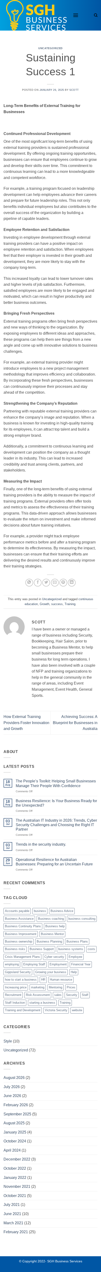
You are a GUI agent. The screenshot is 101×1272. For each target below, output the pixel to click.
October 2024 (15, 1141)
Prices (71, 987)
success (57, 604)
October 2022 (15, 1168)
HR (43, 979)
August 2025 (14, 1123)
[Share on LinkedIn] (72, 582)
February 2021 (16, 1232)
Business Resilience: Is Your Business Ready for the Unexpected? (56, 803)
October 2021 (15, 1196)
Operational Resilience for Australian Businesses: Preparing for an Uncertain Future (54, 862)
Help (74, 972)
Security (71, 995)
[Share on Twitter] (46, 582)
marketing (37, 987)
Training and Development (22, 1010)
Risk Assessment (38, 995)
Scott (74, 89)
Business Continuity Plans (23, 926)
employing (12, 964)
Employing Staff (34, 964)
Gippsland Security (18, 972)
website (77, 1010)
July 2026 (12, 1087)
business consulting (81, 918)
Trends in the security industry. (41, 844)
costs (91, 949)
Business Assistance (19, 918)
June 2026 (12, 1096)
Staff (85, 995)
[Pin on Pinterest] (63, 582)
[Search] (95, 15)
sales (58, 995)
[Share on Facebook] (38, 582)
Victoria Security (56, 1010)
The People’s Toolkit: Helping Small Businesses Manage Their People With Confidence (56, 783)
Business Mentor (52, 934)
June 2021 (12, 1214)
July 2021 (12, 1205)
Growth (44, 604)
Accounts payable (17, 911)
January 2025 (15, 1132)
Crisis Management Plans (22, 957)
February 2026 (16, 1105)
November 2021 (17, 1187)
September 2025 (17, 1114)
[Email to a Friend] (55, 582)
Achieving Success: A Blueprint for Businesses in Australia (75, 723)
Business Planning (49, 941)
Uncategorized (50, 48)
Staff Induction (15, 1002)
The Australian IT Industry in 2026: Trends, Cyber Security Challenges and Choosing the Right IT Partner (56, 824)
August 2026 (14, 1078)
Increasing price (16, 987)
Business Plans (77, 941)
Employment (58, 964)
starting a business (42, 1002)
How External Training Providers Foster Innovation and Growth (26, 723)
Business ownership (18, 941)
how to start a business (21, 979)
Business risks (15, 949)
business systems (70, 949)
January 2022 (15, 1178)
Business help (55, 926)
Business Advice (61, 911)
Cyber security (54, 957)
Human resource (61, 979)
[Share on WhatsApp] (29, 582)
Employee (75, 957)
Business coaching (51, 918)
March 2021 (13, 1223)
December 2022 (17, 1159)
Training (70, 604)
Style (8, 1041)
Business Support (42, 949)
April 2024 (12, 1150)
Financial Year (80, 964)
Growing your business (50, 972)
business (40, 911)
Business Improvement (20, 934)
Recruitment (13, 995)
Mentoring (55, 987)
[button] (75, 15)
